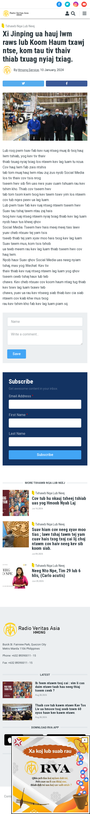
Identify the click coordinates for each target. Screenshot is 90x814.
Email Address (20, 396)
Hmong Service (28, 70)
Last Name (17, 434)
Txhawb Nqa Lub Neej (20, 26)
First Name (17, 415)
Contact (9, 796)
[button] (23, 83)
